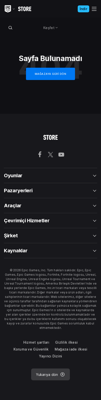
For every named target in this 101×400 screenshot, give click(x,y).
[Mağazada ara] (10, 27)
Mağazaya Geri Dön (50, 74)
